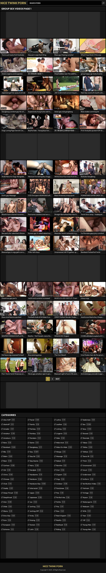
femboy (35, 433)
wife (86, 511)
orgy (60, 479)
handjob (35, 470)
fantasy (35, 429)
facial (34, 420)
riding (60, 529)
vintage (87, 493)
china (7, 475)
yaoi (87, 516)
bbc (6, 452)
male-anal (62, 443)
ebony (7, 511)
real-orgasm (63, 516)
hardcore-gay (37, 484)
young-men (89, 529)
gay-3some (36, 461)
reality (60, 520)
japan (34, 493)
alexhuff (8, 424)
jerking (35, 506)
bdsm (7, 456)
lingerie (61, 433)
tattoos (87, 452)
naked (60, 461)
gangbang (36, 447)
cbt (6, 470)
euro (7, 520)
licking (61, 429)
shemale (88, 438)
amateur (8, 433)
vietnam (88, 488)
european (8, 525)
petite (60, 502)
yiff (86, 520)
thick (87, 461)
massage (61, 456)
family (34, 424)
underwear (89, 475)
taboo (87, 443)
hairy (34, 465)
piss (59, 506)
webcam (88, 506)
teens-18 (88, 456)
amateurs (9, 438)
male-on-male (64, 447)
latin (34, 529)
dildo (7, 506)
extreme (8, 529)
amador (8, 429)
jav (33, 502)
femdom (35, 438)
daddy (8, 488)
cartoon (8, 465)
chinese (8, 479)
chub (7, 484)
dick (7, 502)
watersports (89, 502)
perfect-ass (62, 497)
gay (34, 452)
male (60, 438)
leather (61, 424)
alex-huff (8, 420)
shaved (87, 433)
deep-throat (10, 493)
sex (87, 424)
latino (60, 420)
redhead (61, 525)
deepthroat (9, 497)
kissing (34, 520)
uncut (87, 470)
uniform (88, 479)
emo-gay (9, 516)
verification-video (91, 484)
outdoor (61, 484)
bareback (9, 447)
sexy (87, 429)
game (34, 443)
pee (59, 493)
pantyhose (62, 488)
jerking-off (36, 511)
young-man (89, 525)
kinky (34, 516)
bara (7, 443)
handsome (36, 475)
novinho (61, 465)
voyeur (87, 497)
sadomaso (89, 420)
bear (7, 461)
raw (60, 511)
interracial (36, 488)
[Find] (103, 3)
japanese (36, 497)
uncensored (89, 465)
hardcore (36, 479)
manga (60, 452)
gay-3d (34, 456)
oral (60, 470)
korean (34, 525)
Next (58, 379)
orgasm (61, 475)
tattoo (87, 447)
